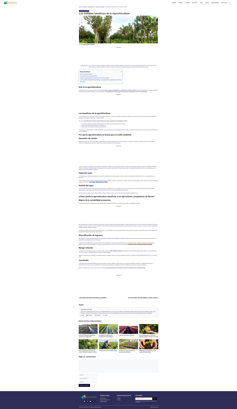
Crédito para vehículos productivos (144, 244)
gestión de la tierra (97, 263)
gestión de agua (126, 67)
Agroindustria (91, 6)
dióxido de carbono (106, 67)
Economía (84, 6)
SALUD (201, 2)
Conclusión (82, 81)
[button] (230, 3)
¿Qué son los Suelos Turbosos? (126, 340)
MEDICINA (174, 2)
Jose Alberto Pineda (89, 44)
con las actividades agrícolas (115, 251)
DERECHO (181, 2)
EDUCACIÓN (194, 2)
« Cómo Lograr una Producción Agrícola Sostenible (92, 302)
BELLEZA (207, 2)
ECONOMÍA (187, 2)
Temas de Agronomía (99, 6)
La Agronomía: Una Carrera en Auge (108, 355)
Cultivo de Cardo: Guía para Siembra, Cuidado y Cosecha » (143, 302)
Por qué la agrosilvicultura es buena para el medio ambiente (94, 78)
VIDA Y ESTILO (224, 2)
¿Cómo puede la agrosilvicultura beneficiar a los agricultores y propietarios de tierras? (101, 79)
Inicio (80, 6)
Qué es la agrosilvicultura (86, 74)
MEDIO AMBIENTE (215, 2)
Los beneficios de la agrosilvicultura (88, 76)
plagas (136, 230)
